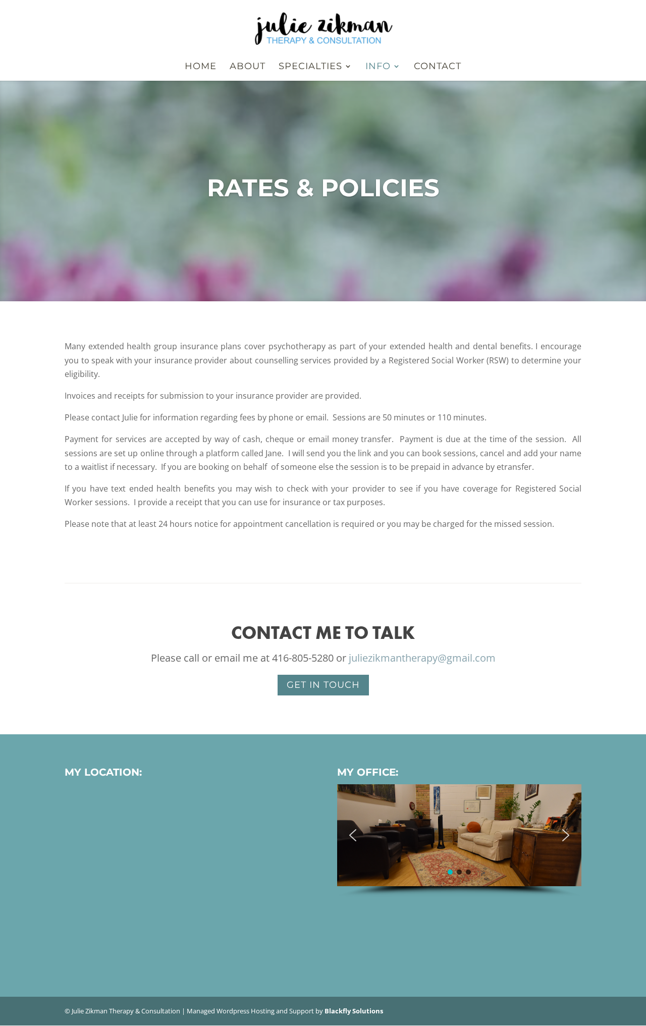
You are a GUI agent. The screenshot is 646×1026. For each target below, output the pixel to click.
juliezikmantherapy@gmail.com (422, 658)
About (247, 67)
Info (378, 67)
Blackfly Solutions (354, 1010)
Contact (437, 67)
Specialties (310, 67)
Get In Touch (323, 684)
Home (201, 67)
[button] (353, 835)
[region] (459, 840)
